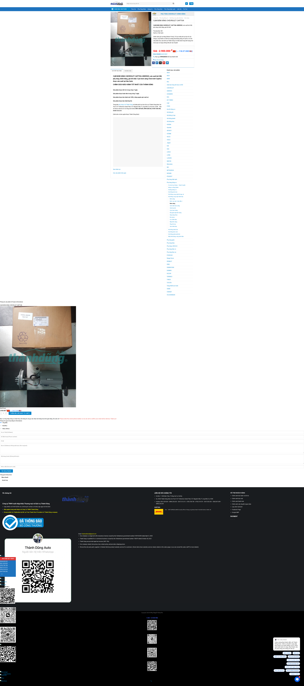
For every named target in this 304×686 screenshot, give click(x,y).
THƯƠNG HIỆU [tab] (127, 70)
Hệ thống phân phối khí (174, 234)
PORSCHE (170, 255)
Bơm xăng (186, 18)
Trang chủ (155, 18)
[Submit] (173, 3)
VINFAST (169, 292)
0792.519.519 (4, 569)
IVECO (168, 140)
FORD (168, 106)
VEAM (168, 289)
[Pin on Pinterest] (164, 62)
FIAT (168, 103)
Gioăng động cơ (172, 189)
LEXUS (169, 152)
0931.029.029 (4, 563)
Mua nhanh (5, 479)
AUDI (168, 75)
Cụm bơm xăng (174, 210)
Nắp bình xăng (173, 222)
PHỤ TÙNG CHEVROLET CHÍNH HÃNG (173, 14)
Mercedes (170, 164)
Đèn (168, 97)
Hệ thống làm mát (173, 232)
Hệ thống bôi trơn (172, 192)
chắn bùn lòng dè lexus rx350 (175, 85)
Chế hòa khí (173, 208)
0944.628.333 (4, 561)
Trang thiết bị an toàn (172, 285)
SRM (168, 264)
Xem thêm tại (116, 169)
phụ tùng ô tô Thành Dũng (126, 104)
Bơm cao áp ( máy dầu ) (176, 201)
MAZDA (169, 161)
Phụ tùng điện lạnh (169, 9)
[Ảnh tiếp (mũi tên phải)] (6, 683)
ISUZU (168, 136)
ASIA (168, 72)
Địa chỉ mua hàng (159, 60)
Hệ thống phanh (171, 118)
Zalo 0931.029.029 (237, 507)
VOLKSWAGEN (171, 295)
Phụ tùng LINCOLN (172, 246)
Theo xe (133, 9)
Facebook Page (236, 509)
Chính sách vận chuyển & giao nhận (241, 504)
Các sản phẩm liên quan (119, 173)
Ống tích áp (173, 224)
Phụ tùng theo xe (171, 252)
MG (168, 167)
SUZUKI (169, 273)
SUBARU (169, 270)
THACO (169, 279)
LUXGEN (169, 158)
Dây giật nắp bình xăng (175, 212)
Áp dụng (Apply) (6, 471)
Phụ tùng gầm (158, 9)
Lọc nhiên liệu (173, 219)
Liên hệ (179, 9)
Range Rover (170, 258)
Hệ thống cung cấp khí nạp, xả (176, 194)
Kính (168, 149)
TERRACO (169, 276)
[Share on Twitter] (157, 62)
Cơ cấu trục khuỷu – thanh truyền (176, 185)
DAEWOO (169, 91)
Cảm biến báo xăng (175, 205)
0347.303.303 (4, 571)
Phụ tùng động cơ (164, 18)
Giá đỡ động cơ (171, 109)
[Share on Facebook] (153, 62)
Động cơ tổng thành (173, 187)
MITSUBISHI (170, 170)
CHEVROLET (170, 88)
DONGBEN (170, 94)
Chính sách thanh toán (238, 501)
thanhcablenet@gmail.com (89, 534)
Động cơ (150, 9)
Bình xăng (172, 199)
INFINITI (169, 130)
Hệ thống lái (170, 112)
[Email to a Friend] (160, 62)
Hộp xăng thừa (173, 215)
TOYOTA (169, 282)
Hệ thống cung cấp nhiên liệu (176, 18)
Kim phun (172, 217)
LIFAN (168, 155)
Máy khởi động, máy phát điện (176, 236)
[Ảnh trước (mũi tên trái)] (1, 683)
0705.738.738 (4, 565)
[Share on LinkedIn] (167, 62)
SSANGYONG (170, 267)
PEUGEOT (169, 176)
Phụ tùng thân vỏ (171, 249)
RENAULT (169, 261)
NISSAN (169, 173)
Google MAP (235, 512)
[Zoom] (112, 64)
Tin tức (185, 9)
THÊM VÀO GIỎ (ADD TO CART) (20, 413)
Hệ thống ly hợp (171, 115)
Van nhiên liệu (173, 226)
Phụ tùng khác (142, 9)
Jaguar (169, 143)
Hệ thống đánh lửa (173, 229)
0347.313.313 (4, 567)
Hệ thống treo (170, 121)
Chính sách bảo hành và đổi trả (240, 495)
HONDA (169, 124)
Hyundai (169, 127)
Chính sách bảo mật (237, 498)
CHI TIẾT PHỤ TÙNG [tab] (117, 70)
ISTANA (169, 133)
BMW (168, 78)
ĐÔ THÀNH (170, 100)
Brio (168, 81)
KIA (168, 146)
